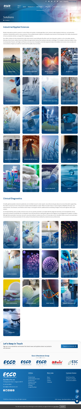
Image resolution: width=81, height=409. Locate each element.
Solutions (39, 7)
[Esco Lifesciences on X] (57, 1)
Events (48, 379)
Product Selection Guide (34, 379)
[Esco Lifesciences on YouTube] (49, 1)
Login (60, 1)
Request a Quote (32, 382)
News (24, 7)
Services (47, 7)
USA (56, 399)
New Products (31, 384)
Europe (59, 399)
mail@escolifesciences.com (11, 387)
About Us (19, 6)
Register (66, 1)
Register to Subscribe (68, 346)
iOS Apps (30, 385)
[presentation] (39, 366)
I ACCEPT (63, 406)
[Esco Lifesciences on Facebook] (46, 1)
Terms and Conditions (71, 380)
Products (30, 7)
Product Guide (31, 377)
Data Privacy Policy (70, 377)
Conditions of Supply (71, 379)
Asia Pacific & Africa (66, 399)
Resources (56, 7)
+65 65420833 (7, 384)
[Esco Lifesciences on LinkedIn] (52, 1)
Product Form (31, 380)
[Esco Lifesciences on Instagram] (54, 1)
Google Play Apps (32, 387)
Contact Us (71, 6)
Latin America (75, 399)
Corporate (49, 382)
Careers (63, 7)
